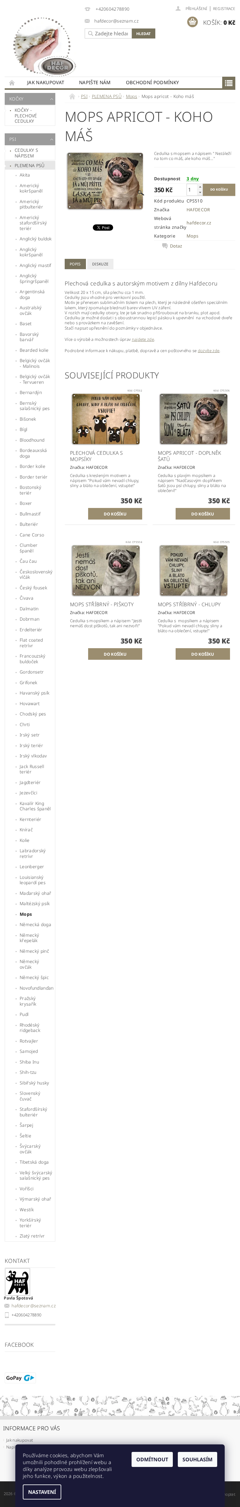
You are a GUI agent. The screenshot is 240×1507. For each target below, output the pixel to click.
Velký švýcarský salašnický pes (36, 1175)
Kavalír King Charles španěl (35, 806)
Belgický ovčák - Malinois (35, 363)
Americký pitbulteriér (31, 204)
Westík (27, 1209)
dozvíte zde (209, 350)
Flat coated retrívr (31, 642)
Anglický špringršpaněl (34, 278)
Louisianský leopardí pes (33, 880)
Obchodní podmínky (152, 82)
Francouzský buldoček (33, 658)
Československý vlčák (36, 574)
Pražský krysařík (28, 1001)
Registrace (224, 8)
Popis (75, 264)
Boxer (26, 503)
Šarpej (26, 1125)
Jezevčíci (28, 793)
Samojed (29, 1051)
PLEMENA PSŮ (30, 165)
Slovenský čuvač (30, 1096)
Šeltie (25, 1136)
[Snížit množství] (200, 192)
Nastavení (42, 1492)
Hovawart (30, 703)
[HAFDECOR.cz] (43, 46)
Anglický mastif (35, 265)
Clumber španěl (29, 548)
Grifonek (29, 682)
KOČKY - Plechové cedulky (26, 115)
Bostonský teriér (30, 490)
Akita (25, 175)
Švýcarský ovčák (30, 1149)
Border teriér (34, 477)
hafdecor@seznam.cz (34, 1306)
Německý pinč (34, 951)
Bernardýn (31, 392)
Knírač (26, 830)
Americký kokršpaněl (31, 188)
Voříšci (26, 1189)
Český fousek (33, 588)
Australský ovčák (31, 310)
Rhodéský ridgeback (30, 1027)
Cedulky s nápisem (26, 153)
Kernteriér (30, 819)
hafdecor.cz (199, 223)
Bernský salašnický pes (35, 406)
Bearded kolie (34, 350)
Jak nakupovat (45, 82)
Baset (26, 323)
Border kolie (32, 466)
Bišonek (28, 419)
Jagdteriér (30, 782)
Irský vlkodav (33, 756)
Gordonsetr (32, 672)
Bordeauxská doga (33, 453)
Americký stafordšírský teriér (33, 222)
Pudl (24, 1014)
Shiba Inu (29, 1062)
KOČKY (16, 99)
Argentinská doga (32, 294)
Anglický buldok (36, 239)
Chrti (25, 724)
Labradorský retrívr (33, 853)
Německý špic (34, 977)
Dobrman (29, 619)
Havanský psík (34, 693)
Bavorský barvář (29, 337)
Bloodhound (32, 440)
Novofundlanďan (36, 988)
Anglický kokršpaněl (31, 252)
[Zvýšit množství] (200, 187)
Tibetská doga (34, 1162)
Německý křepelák (29, 938)
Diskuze (100, 264)
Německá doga (35, 924)
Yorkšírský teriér (30, 1222)
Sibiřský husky (34, 1083)
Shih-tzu (28, 1072)
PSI (12, 139)
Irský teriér (31, 745)
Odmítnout (152, 1459)
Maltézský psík (35, 903)
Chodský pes (33, 714)
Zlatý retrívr (32, 1236)
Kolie (25, 840)
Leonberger (32, 866)
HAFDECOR (198, 210)
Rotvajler (29, 1041)
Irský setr (30, 735)
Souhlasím (197, 1459)
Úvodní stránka (12, 82)
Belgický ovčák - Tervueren (35, 379)
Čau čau (28, 561)
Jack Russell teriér (32, 769)
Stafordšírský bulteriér (33, 1112)
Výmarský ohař (35, 1199)
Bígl (23, 429)
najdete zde (143, 339)
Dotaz (176, 246)
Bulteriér (29, 524)
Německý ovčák (29, 964)
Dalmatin (29, 609)
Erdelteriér (31, 630)
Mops (26, 914)
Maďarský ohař (35, 893)
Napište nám (95, 82)
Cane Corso (32, 535)
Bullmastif (30, 514)
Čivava (26, 598)
